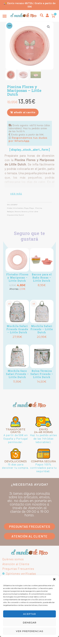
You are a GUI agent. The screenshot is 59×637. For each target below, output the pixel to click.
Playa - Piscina (35, 208)
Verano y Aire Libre (29, 211)
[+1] (41, 260)
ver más (16, 193)
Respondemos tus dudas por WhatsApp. (28, 139)
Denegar (29, 622)
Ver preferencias (29, 631)
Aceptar (29, 613)
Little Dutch (18, 215)
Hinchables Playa (21, 208)
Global (10, 208)
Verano (18, 211)
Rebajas (10, 211)
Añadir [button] (17, 293)
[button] (54, 579)
